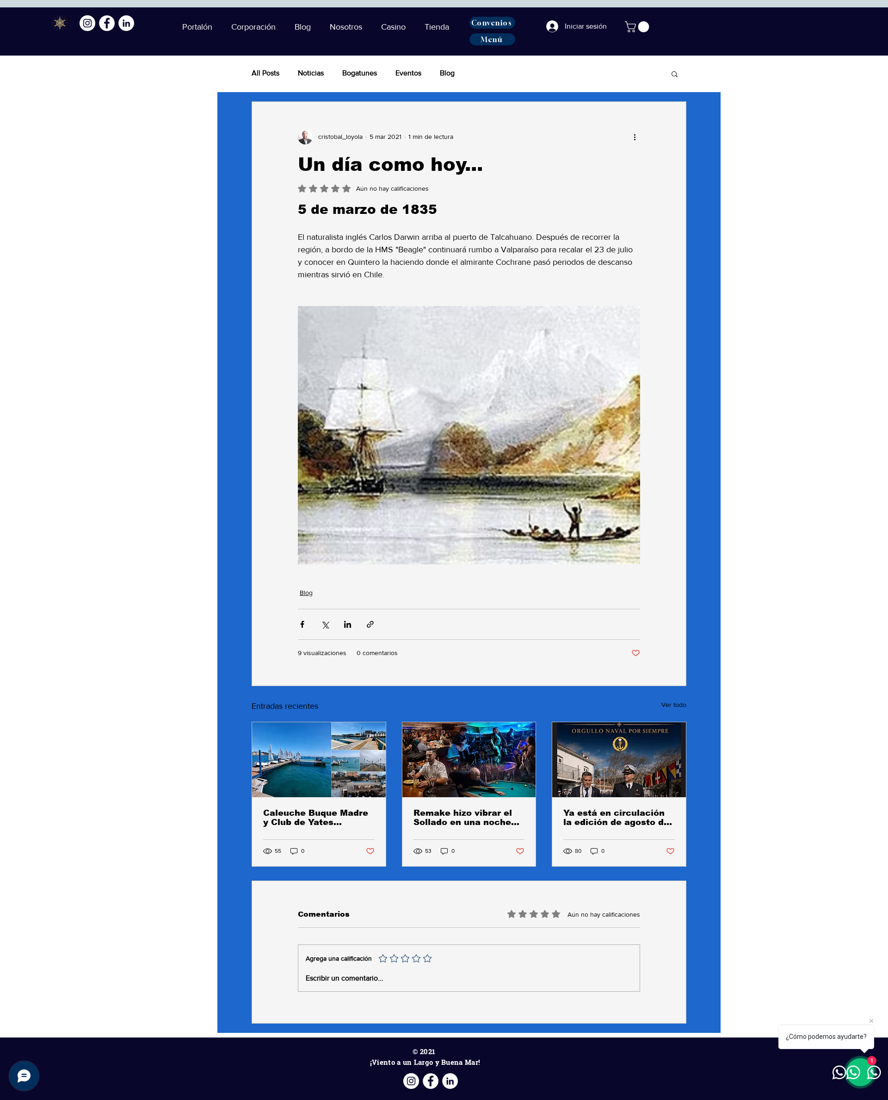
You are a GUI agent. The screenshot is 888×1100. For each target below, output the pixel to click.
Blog (447, 73)
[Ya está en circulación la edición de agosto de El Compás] (619, 759)
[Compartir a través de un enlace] (370, 624)
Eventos (408, 73)
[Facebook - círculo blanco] (107, 23)
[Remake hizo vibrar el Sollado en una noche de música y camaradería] (469, 759)
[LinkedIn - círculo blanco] (126, 23)
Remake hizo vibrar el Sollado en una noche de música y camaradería (462, 817)
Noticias (311, 73)
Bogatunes (359, 73)
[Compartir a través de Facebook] (302, 624)
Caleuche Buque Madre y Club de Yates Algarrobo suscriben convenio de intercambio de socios (315, 817)
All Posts (265, 73)
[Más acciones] (634, 137)
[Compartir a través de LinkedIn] (347, 624)
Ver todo (673, 704)
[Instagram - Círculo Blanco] (87, 23)
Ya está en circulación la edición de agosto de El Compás (616, 817)
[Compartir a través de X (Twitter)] (325, 624)
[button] (305, 27)
